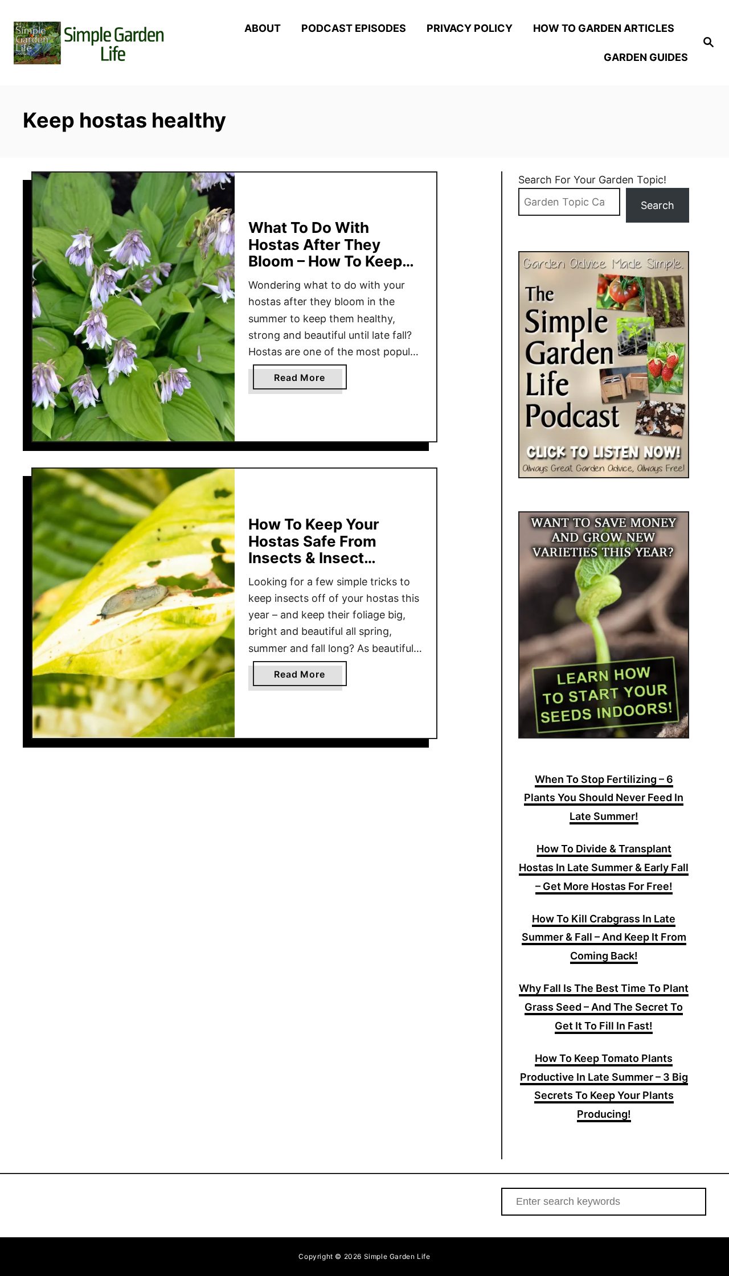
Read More (310, 380)
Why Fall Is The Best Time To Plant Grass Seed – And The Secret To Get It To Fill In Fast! (604, 1007)
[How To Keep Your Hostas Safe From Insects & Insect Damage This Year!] (133, 603)
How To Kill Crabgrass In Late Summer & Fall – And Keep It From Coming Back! (604, 937)
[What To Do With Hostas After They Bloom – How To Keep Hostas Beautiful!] (133, 307)
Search (657, 205)
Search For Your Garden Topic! (592, 180)
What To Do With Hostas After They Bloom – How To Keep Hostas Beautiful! (325, 253)
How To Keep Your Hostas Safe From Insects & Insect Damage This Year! (316, 549)
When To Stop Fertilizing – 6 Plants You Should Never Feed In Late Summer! (603, 798)
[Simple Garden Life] (97, 43)
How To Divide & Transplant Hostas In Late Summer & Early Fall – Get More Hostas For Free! (604, 867)
